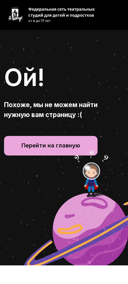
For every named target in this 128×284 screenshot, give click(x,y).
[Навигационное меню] (117, 15)
